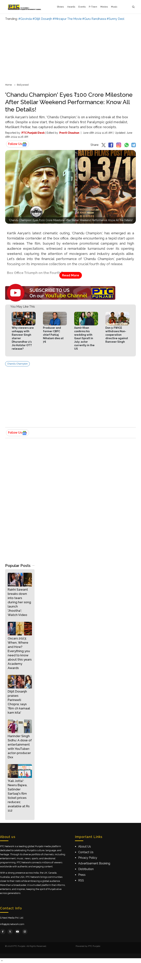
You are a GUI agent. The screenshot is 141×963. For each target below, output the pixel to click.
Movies (104, 7)
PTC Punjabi (94, 946)
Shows (60, 7)
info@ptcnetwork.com (12, 924)
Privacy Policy (87, 857)
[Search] (133, 6)
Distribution (86, 869)
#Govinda (25, 19)
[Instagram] (25, 931)
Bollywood (23, 84)
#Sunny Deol (115, 19)
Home (8, 84)
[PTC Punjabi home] (25, 7)
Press (82, 875)
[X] (10, 931)
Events (82, 7)
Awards (71, 7)
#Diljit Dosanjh (42, 19)
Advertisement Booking (94, 863)
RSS (81, 880)
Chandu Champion (17, 363)
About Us (84, 846)
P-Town (93, 7)
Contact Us (85, 852)
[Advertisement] (70, 51)
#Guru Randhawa (94, 19)
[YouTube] (17, 931)
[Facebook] (3, 931)
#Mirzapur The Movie (67, 19)
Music (114, 7)
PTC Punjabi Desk (33, 132)
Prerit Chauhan (69, 132)
